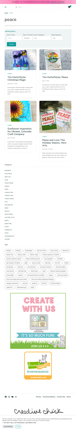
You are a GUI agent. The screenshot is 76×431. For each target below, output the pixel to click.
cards (10, 73)
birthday (8, 251)
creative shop (9, 195)
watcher (7, 239)
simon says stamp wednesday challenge (42, 279)
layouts (7, 211)
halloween (48, 263)
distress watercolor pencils (13, 259)
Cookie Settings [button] (8, 426)
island (6, 208)
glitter (26, 263)
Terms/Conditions (48, 397)
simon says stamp (62, 275)
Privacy (38, 397)
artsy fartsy (8, 174)
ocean (44, 271)
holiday (66, 263)
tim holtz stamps (55, 283)
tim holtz (44, 283)
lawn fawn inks (22, 271)
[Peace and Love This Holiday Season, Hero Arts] (55, 117)
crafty (6, 189)
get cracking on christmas (13, 263)
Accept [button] (18, 426)
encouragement (48, 259)
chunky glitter (28, 251)
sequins (51, 275)
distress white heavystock (33, 259)
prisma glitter (10, 275)
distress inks (9, 255)
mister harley (9, 214)
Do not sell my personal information (20, 423)
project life (8, 223)
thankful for (8, 230)
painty (7, 220)
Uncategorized (9, 236)
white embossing (21, 287)
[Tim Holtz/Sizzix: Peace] (55, 59)
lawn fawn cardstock (45, 267)
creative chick (9, 192)
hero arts (57, 263)
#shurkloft (8, 170)
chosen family (9, 183)
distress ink (65, 251)
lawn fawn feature (61, 267)
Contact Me (61, 397)
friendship (60, 259)
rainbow (20, 275)
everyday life (9, 205)
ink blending (9, 267)
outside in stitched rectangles (58, 271)
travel (6, 233)
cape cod (7, 177)
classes (7, 186)
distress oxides (34, 255)
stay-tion (25, 283)
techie (7, 227)
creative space (9, 199)
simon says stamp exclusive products (16, 279)
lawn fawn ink (10, 271)
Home (6, 13)
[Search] (16, 6)
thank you (34, 283)
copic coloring (54, 251)
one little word (9, 217)
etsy (6, 202)
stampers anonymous (12, 283)
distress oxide (21, 255)
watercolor (9, 287)
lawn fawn (20, 267)
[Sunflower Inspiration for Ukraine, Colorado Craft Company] (21, 111)
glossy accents (36, 263)
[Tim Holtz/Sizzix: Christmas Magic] (21, 59)
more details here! (57, 2)
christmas (18, 251)
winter (32, 287)
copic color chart (41, 251)
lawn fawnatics (32, 267)
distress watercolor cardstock (51, 255)
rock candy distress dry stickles (35, 275)
